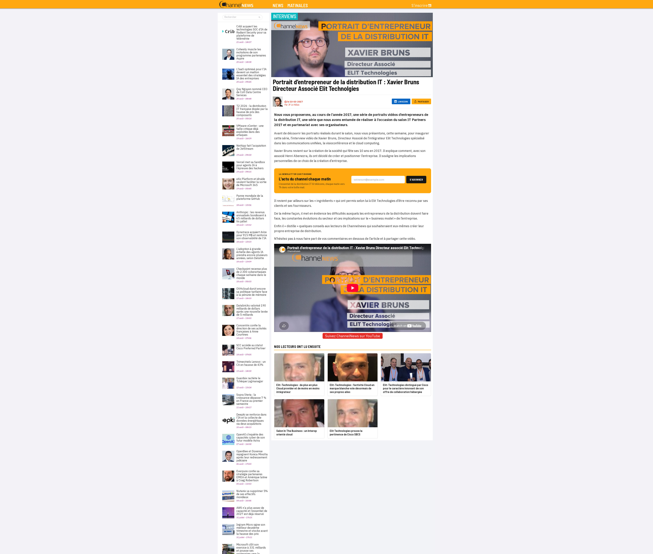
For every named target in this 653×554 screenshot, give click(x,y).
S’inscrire (420, 5)
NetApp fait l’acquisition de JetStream (251, 147)
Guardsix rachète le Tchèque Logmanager (249, 379)
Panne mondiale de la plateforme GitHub (249, 197)
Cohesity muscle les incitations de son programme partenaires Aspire (251, 54)
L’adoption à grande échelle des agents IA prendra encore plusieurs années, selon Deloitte (251, 253)
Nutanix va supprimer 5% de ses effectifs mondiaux (252, 494)
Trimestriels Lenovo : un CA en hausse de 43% (251, 363)
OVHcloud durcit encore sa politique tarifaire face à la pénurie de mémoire (251, 291)
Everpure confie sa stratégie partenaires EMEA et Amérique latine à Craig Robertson (251, 475)
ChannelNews (236, 4)
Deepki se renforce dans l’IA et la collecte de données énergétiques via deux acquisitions (251, 419)
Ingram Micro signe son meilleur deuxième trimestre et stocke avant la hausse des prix (252, 529)
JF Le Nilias (293, 104)
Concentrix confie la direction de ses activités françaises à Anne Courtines (251, 330)
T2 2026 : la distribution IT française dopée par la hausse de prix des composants (252, 110)
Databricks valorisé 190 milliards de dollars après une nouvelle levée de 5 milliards (252, 310)
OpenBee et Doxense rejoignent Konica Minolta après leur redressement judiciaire (252, 456)
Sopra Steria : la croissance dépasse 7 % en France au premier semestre (251, 399)
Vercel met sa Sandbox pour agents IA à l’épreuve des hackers (250, 165)
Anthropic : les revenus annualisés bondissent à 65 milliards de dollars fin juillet (251, 216)
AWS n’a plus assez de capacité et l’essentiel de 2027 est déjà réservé (251, 511)
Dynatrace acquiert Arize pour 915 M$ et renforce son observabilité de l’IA (251, 235)
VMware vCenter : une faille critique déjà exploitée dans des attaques (250, 130)
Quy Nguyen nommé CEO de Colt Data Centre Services (251, 92)
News (278, 5)
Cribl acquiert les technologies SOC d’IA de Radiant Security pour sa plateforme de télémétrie (251, 32)
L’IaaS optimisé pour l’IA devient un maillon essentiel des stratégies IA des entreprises (251, 73)
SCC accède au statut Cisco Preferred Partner (250, 347)
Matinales (297, 5)
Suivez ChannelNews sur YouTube (352, 335)
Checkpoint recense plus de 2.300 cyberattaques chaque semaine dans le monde (251, 273)
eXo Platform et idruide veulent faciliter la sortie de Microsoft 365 (251, 182)
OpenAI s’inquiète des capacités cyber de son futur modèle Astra (250, 437)
